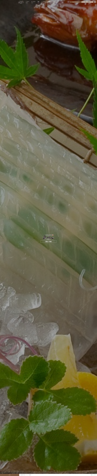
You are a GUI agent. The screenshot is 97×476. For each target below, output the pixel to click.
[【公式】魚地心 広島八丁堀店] (21, 2)
